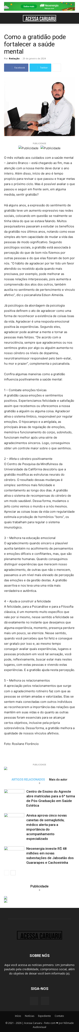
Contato (59, 1016)
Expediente (44, 1016)
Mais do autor (58, 779)
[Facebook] (34, 1001)
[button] (6, 18)
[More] (56, 68)
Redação (14, 58)
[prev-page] (6, 872)
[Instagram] (45, 1001)
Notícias (29, 1016)
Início (18, 1016)
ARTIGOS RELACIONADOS (28, 779)
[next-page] (13, 872)
